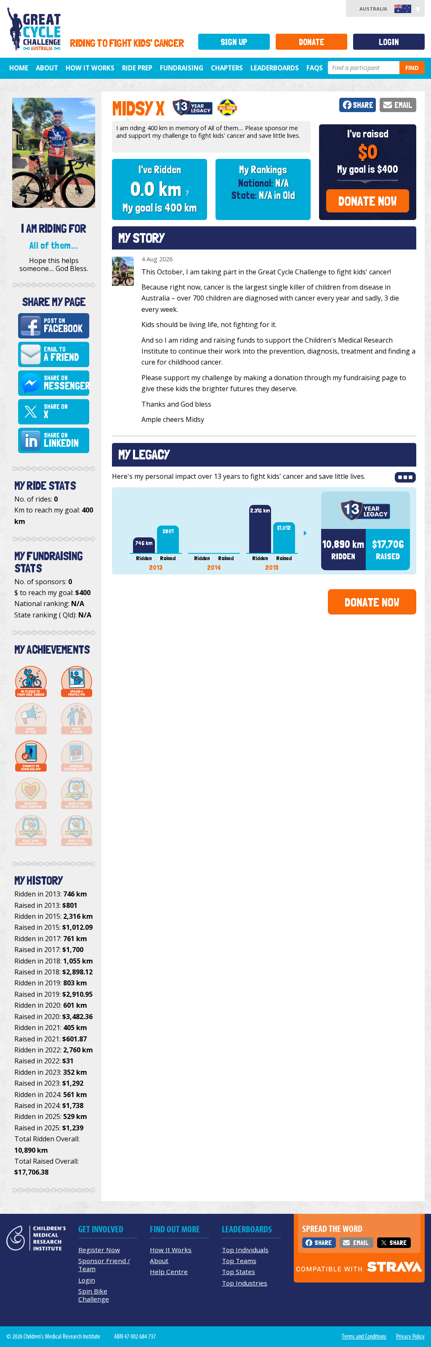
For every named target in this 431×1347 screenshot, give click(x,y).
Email (403, 105)
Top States (238, 1271)
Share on (66, 383)
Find (412, 68)
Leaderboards (274, 68)
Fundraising (181, 68)
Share (363, 105)
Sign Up (234, 42)
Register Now (99, 1249)
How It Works (171, 1249)
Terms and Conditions (364, 1336)
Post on (63, 326)
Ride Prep (137, 68)
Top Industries (244, 1283)
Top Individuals (245, 1249)
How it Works (90, 68)
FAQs (314, 68)
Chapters (227, 68)
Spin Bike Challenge (93, 1295)
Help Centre (169, 1271)
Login (389, 42)
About (47, 68)
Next (308, 533)
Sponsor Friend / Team (104, 1264)
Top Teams (239, 1260)
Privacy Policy (410, 1336)
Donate (311, 42)
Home (18, 68)
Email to (61, 354)
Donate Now (367, 201)
